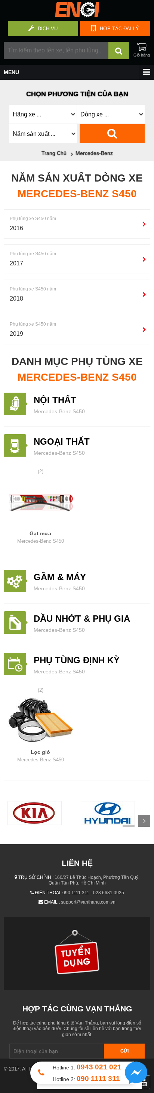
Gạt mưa (40, 537)
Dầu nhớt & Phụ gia (82, 619)
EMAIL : (52, 902)
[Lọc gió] (40, 721)
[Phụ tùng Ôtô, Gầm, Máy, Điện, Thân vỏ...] (77, 15)
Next (144, 821)
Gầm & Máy (60, 577)
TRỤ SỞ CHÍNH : (35, 877)
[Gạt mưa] (40, 502)
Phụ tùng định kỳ (77, 660)
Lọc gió (40, 755)
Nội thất (55, 400)
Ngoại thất (62, 441)
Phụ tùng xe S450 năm (33, 218)
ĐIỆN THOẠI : (48, 892)
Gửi (124, 1051)
